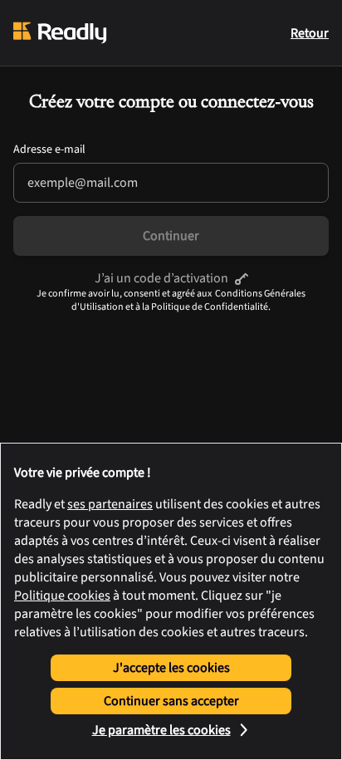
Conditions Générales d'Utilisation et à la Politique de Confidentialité (188, 300)
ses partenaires (110, 504)
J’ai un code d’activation (161, 278)
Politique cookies (62, 595)
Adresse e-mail (49, 149)
